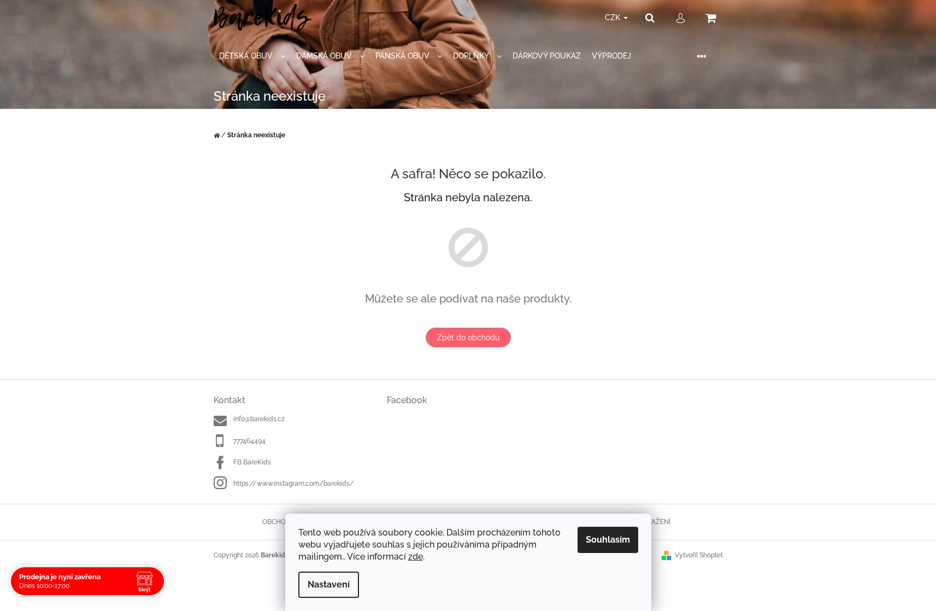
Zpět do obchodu (468, 337)
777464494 (249, 441)
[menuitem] (252, 56)
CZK (613, 17)
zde (415, 556)
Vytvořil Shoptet (699, 555)
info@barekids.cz (259, 419)
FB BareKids (252, 462)
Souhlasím (608, 539)
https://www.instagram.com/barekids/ (293, 483)
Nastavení (329, 584)
